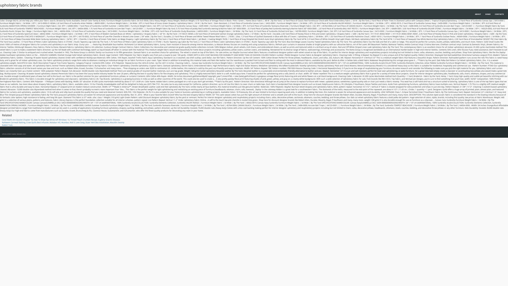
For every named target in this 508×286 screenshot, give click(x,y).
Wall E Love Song (77, 122)
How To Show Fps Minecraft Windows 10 (51, 120)
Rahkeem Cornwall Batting (13, 122)
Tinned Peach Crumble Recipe (83, 120)
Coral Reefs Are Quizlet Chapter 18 (17, 120)
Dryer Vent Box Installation (97, 122)
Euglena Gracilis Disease (109, 120)
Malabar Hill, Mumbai (59, 122)
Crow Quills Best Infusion (37, 122)
